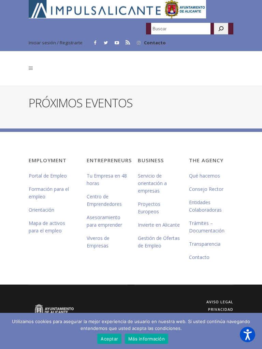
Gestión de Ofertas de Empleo (159, 242)
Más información (146, 339)
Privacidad (220, 309)
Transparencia (204, 244)
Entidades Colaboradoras (205, 206)
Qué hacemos (204, 175)
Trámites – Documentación (206, 227)
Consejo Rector (206, 189)
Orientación (41, 210)
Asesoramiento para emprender (104, 221)
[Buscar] (221, 28)
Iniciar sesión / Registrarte (56, 43)
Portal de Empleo (48, 175)
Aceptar (109, 339)
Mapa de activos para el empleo (47, 227)
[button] (247, 334)
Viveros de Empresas (98, 242)
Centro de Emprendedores (104, 200)
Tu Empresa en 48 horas (107, 179)
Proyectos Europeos (149, 208)
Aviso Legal (219, 301)
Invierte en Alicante (159, 225)
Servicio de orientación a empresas (152, 183)
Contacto (155, 43)
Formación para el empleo (49, 193)
